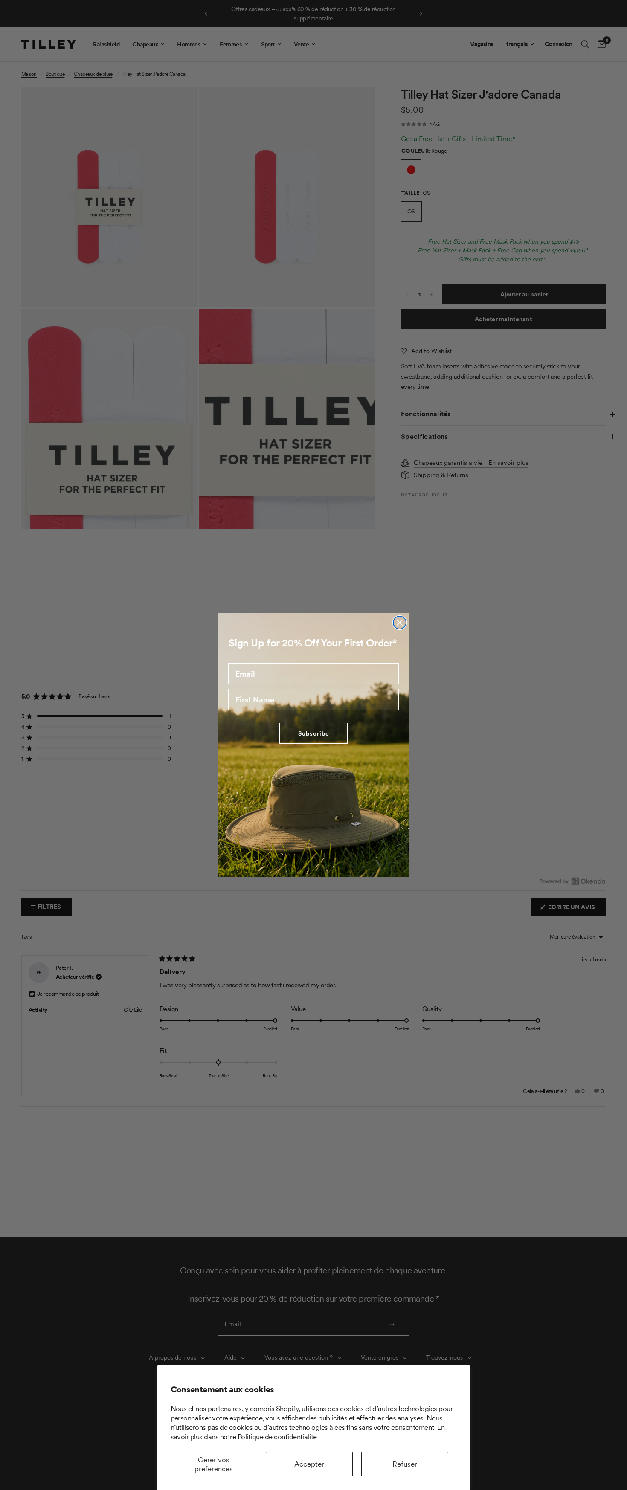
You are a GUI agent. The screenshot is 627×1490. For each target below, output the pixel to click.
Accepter (309, 1464)
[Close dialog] (399, 622)
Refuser (404, 1464)
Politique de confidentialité (277, 1436)
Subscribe (313, 733)
